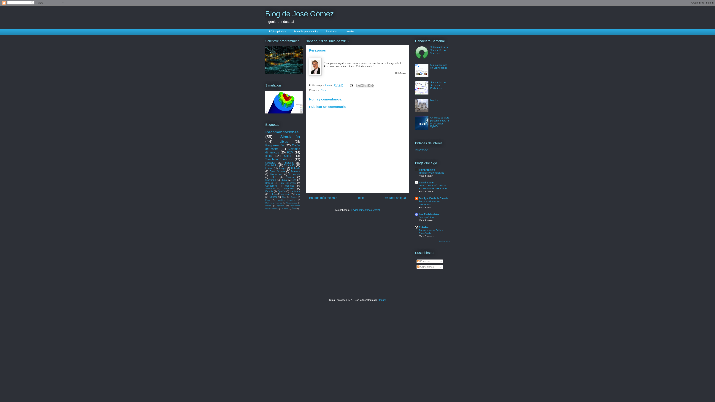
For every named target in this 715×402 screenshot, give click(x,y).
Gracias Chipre (426, 217)
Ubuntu (273, 197)
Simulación (290, 136)
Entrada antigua (395, 197)
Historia (273, 194)
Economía (294, 174)
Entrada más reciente (323, 197)
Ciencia (290, 177)
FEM (290, 152)
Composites (289, 188)
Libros (284, 141)
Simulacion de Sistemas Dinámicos (438, 85)
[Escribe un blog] (362, 85)
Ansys (282, 168)
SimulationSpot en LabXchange (438, 66)
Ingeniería (270, 180)
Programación (274, 145)
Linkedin (349, 31)
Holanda (295, 168)
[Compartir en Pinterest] (372, 85)
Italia (268, 155)
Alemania (270, 188)
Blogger (382, 300)
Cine (293, 180)
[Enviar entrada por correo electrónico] (351, 85)
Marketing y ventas (273, 203)
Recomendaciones (282, 132)
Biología (289, 162)
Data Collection (287, 183)
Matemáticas (291, 203)
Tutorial (285, 209)
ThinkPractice (427, 169)
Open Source (277, 171)
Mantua (434, 100)
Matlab (268, 206)
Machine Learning (286, 200)
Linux (297, 194)
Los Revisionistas (429, 214)
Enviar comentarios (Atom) (365, 210)
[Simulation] (284, 112)
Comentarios (427, 266)
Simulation (331, 31)
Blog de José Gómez (299, 14)
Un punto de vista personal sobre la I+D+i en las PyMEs (439, 122)
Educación (289, 165)
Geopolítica (271, 186)
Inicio (361, 197)
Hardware (295, 191)
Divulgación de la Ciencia (433, 198)
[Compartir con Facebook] (369, 85)
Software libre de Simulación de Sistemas (439, 50)
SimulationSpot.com (278, 159)
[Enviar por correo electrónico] (358, 85)
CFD (273, 177)
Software (295, 171)
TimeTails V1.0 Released (431, 173)
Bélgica (269, 183)
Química (280, 206)
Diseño (294, 197)
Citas (323, 90)
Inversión (285, 194)
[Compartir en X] (365, 85)
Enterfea (423, 227)
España (269, 191)
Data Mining (271, 165)
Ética (294, 209)
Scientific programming (306, 31)
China (284, 180)
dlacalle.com (426, 182)
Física (267, 200)
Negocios (270, 162)
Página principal (277, 31)
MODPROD (421, 149)
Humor (268, 168)
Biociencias (276, 174)
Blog (284, 197)
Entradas (425, 261)
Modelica (289, 186)
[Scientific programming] (284, 73)
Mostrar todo (444, 241)
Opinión (282, 191)
